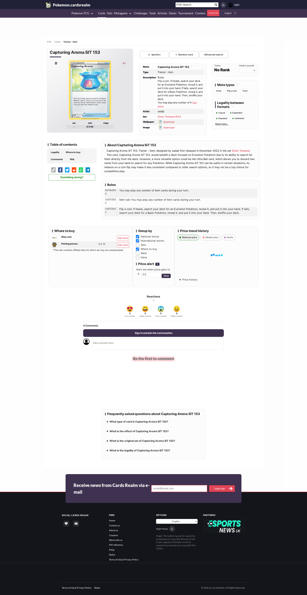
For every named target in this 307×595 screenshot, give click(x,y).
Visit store (123, 238)
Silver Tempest (241, 150)
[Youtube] (76, 523)
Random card (185, 54)
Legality (55, 152)
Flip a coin (232, 91)
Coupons (113, 535)
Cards (57, 42)
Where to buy (73, 152)
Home (112, 520)
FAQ (72, 159)
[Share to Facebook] (60, 169)
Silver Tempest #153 (169, 116)
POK (49, 42)
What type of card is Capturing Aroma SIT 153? (139, 421)
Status (112, 554)
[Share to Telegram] (88, 169)
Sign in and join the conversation (153, 332)
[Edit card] (191, 67)
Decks (230, 237)
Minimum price (189, 237)
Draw (218, 91)
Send (166, 276)
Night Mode (162, 528)
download (168, 121)
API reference (116, 544)
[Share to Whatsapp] (81, 169)
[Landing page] (48, 5)
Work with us (115, 539)
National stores (150, 236)
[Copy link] (53, 169)
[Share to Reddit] (74, 169)
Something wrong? (71, 177)
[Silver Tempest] (55, 63)
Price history (189, 279)
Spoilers (156, 54)
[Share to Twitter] (67, 169)
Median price (211, 237)
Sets (143, 244)
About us (113, 530)
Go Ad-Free (213, 13)
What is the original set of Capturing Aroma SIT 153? (142, 440)
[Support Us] (66, 523)
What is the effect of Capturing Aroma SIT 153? (139, 431)
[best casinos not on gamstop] (224, 525)
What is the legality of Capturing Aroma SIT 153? (140, 450)
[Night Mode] (223, 5)
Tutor (245, 91)
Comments (57, 159)
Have (144, 257)
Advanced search (213, 54)
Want (144, 253)
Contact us (114, 525)
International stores (152, 240)
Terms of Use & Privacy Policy (123, 559)
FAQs (111, 549)
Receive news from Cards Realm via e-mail (112, 488)
